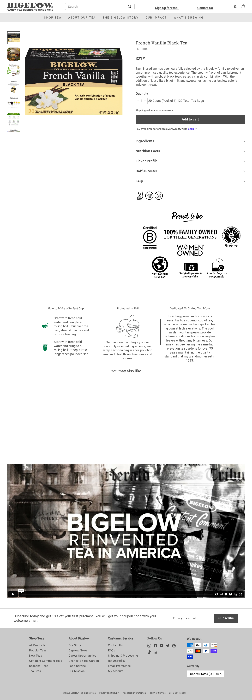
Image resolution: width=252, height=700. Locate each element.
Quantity (142, 94)
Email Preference (119, 666)
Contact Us (205, 8)
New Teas (35, 655)
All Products (37, 645)
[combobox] (100, 6)
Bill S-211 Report (177, 693)
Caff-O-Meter (146, 171)
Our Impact (156, 17)
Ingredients (145, 141)
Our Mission (77, 671)
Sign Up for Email (167, 8)
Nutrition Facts (148, 151)
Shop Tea (52, 17)
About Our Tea (82, 17)
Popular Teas (37, 650)
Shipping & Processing (123, 655)
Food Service (77, 666)
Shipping (141, 110)
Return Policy (116, 660)
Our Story (75, 645)
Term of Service (158, 693)
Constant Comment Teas (45, 660)
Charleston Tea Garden (84, 660)
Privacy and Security (109, 693)
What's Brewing (189, 17)
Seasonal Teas (38, 666)
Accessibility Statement (134, 693)
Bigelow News (78, 650)
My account (115, 671)
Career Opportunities (82, 655)
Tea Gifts (35, 671)
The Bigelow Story (121, 17)
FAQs (111, 650)
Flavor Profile (147, 161)
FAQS (140, 181)
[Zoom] (73, 81)
